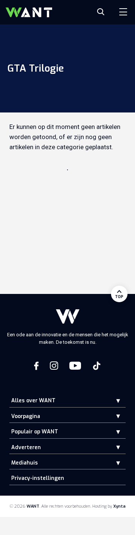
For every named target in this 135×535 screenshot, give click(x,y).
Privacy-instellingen (37, 478)
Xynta (119, 506)
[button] (113, 400)
